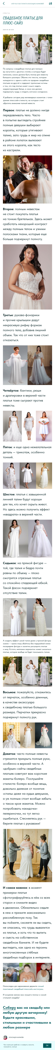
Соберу (9, 1007)
